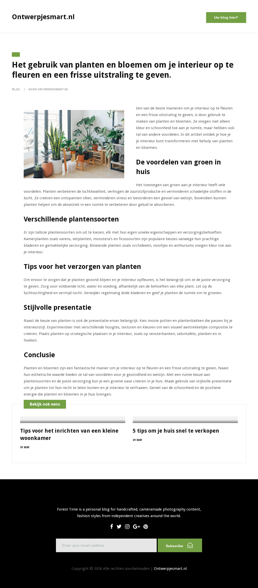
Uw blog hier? (226, 17)
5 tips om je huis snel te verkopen (176, 431)
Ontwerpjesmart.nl (170, 568)
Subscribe (175, 546)
